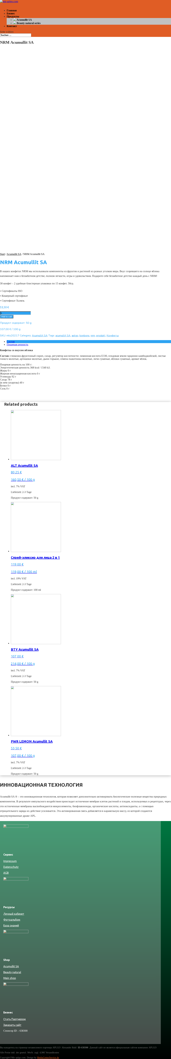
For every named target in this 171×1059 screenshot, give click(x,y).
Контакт (12, 26)
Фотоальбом (11, 919)
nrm (93, 335)
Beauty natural (12, 972)
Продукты (13, 16)
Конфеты (113, 335)
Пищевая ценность (17, 344)
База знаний (11, 925)
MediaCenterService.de (48, 1057)
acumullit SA (62, 335)
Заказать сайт (12, 1024)
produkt (100, 335)
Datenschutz (11, 866)
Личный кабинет (13, 913)
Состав (11, 341)
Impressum (10, 861)
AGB (6, 872)
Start (2, 254)
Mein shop (9, 978)
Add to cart (6, 316)
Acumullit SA (24, 19)
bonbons (84, 335)
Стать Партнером (14, 1019)
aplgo (75, 335)
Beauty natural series (28, 23)
